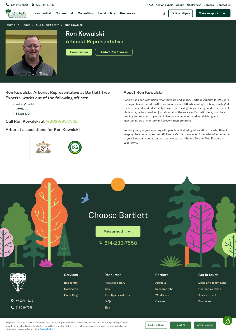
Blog (107, 307)
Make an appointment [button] (212, 282)
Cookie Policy (46, 329)
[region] (118, 325)
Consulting (85, 13)
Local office (106, 13)
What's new (193, 5)
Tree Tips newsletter (117, 295)
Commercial (64, 13)
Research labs (164, 289)
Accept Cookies (205, 325)
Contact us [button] (223, 5)
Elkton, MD (23, 113)
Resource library (115, 282)
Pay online (204, 301)
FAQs (108, 301)
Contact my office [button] (209, 289)
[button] (42, 5)
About (180, 5)
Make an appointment (213, 13)
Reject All (180, 325)
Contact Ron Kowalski (114, 52)
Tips (107, 289)
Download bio (79, 52)
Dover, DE (22, 108)
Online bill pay (180, 13)
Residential (42, 13)
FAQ (150, 5)
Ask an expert (164, 5)
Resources (127, 13)
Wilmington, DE (25, 104)
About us (161, 282)
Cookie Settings (156, 325)
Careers (209, 5)
